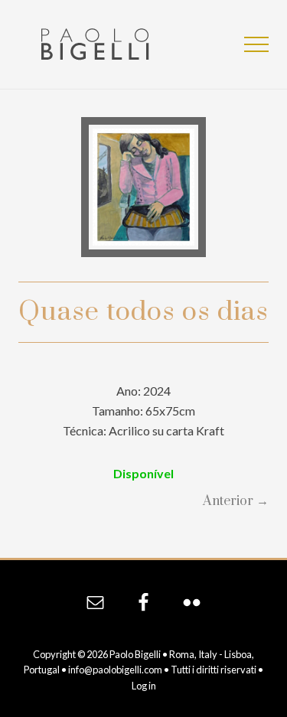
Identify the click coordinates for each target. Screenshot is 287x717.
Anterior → (236, 501)
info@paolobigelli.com (115, 669)
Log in (144, 686)
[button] (256, 44)
